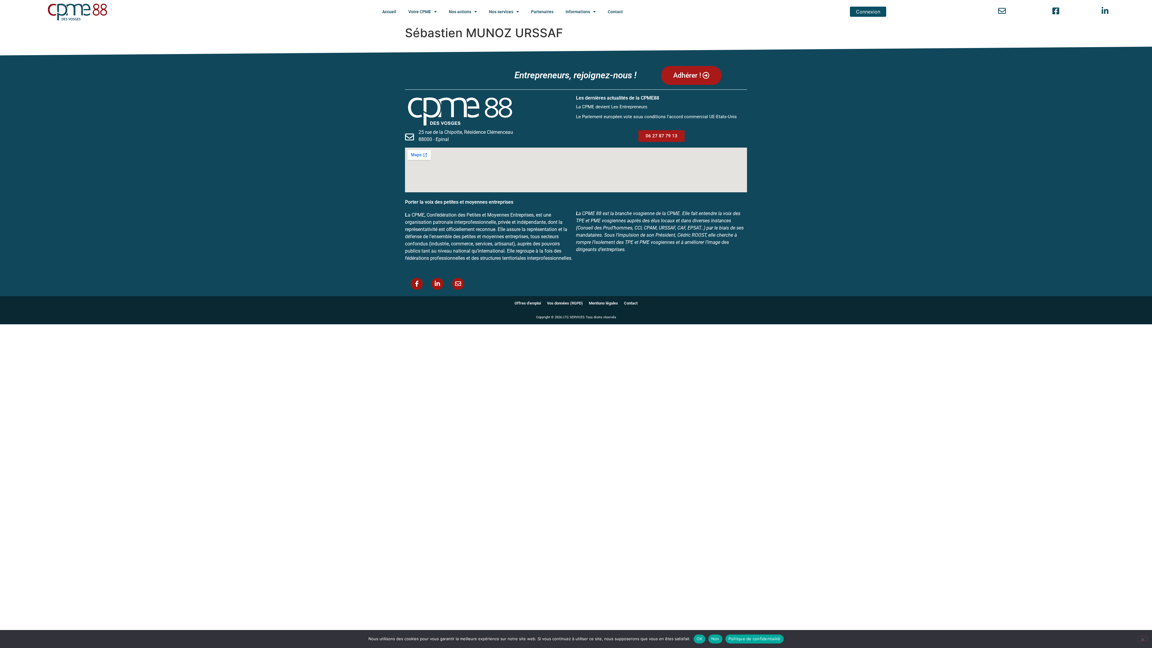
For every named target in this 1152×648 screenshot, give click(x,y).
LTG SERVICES (574, 317)
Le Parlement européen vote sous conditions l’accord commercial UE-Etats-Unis (656, 116)
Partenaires (542, 11)
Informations (578, 11)
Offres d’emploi (527, 303)
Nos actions (460, 11)
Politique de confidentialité (754, 638)
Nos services (501, 11)
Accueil (389, 11)
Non (715, 638)
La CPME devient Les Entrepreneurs (611, 107)
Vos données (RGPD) (565, 303)
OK (699, 638)
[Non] (1142, 638)
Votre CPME (419, 11)
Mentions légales (603, 303)
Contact (615, 11)
